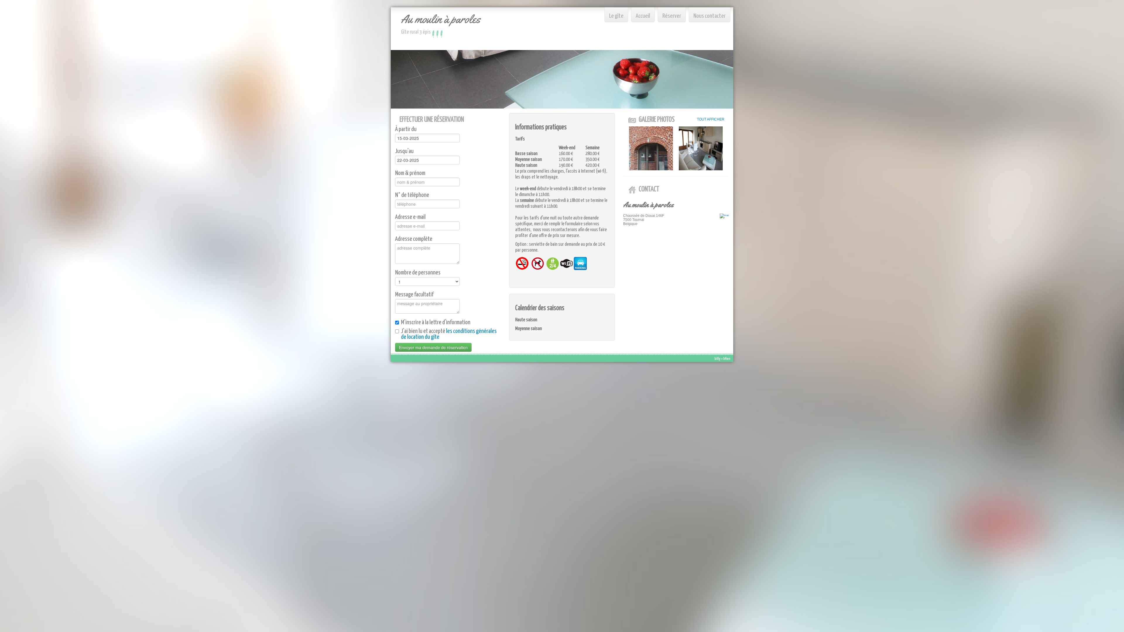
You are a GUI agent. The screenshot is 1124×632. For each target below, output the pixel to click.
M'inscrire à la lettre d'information (435, 322)
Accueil (643, 16)
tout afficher (710, 119)
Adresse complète (413, 239)
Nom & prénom (410, 173)
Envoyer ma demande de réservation (433, 347)
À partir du (406, 129)
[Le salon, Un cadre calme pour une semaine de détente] (701, 148)
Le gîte (616, 16)
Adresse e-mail (410, 217)
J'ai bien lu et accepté (449, 334)
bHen (726, 359)
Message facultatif (414, 295)
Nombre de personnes (418, 273)
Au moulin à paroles (440, 18)
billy (717, 359)
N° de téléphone (412, 195)
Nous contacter (709, 16)
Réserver (671, 16)
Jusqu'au (404, 151)
